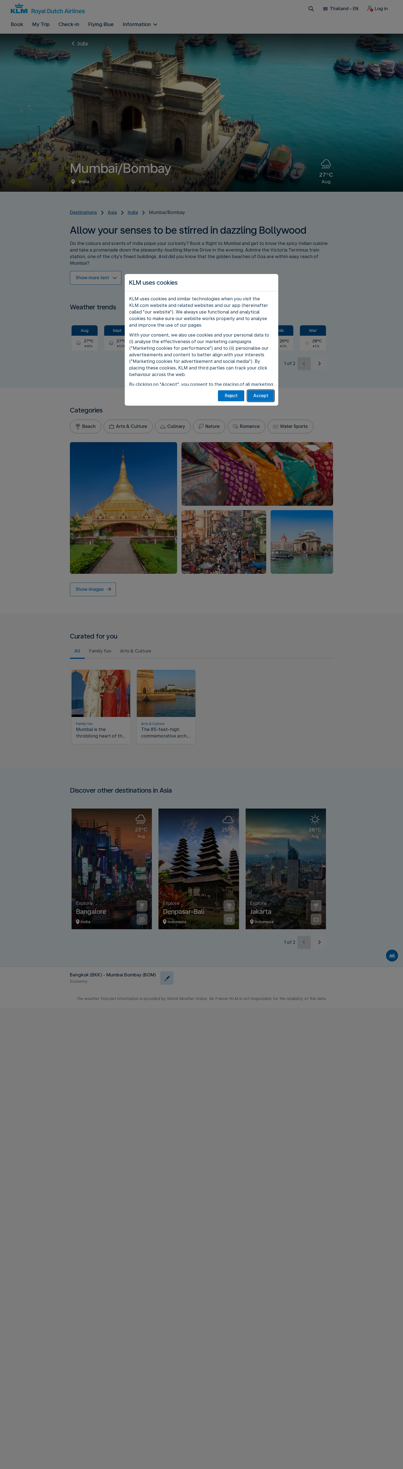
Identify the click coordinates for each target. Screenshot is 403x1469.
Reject (231, 395)
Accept (260, 395)
